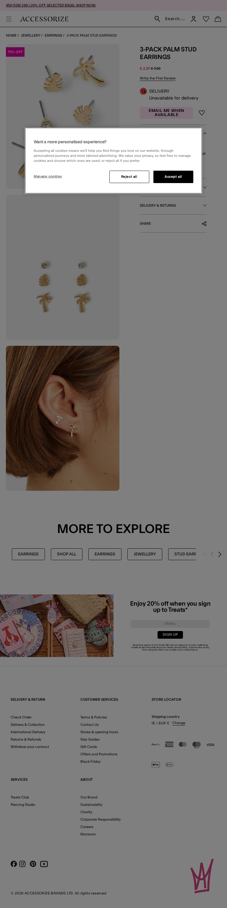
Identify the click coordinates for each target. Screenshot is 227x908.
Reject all (129, 176)
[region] (113, 161)
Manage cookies (48, 176)
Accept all (173, 176)
